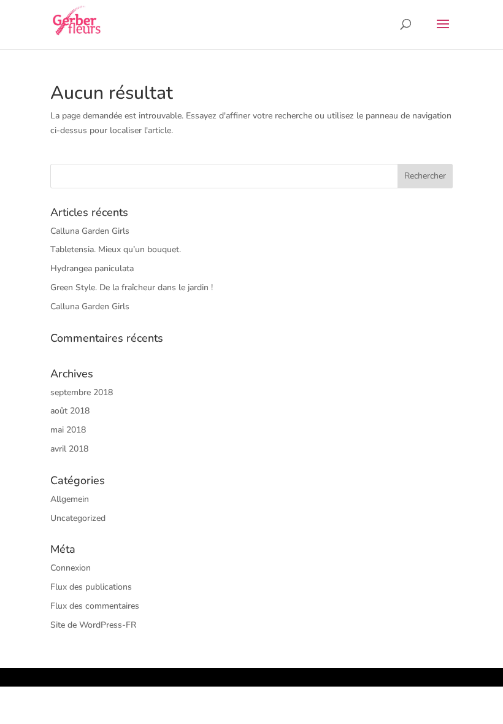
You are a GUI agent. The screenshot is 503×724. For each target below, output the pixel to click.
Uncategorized (78, 518)
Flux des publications (91, 587)
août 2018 (70, 411)
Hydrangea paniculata (92, 268)
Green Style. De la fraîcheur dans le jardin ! (131, 287)
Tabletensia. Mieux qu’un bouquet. (115, 249)
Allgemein (69, 499)
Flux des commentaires (94, 606)
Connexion (70, 568)
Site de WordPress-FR (93, 625)
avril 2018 (69, 449)
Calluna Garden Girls (89, 231)
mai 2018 (68, 430)
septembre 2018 (81, 392)
